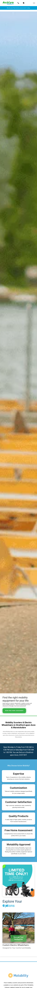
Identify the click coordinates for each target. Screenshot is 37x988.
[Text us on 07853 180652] (24, 3)
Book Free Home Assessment (14, 710)
